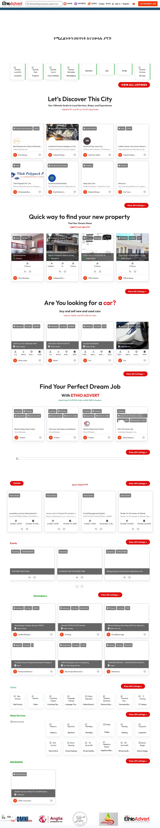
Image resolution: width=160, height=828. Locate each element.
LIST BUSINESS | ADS (148, 4)
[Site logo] (12, 3)
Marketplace (40, 595)
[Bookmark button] (40, 155)
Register (126, 4)
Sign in (117, 4)
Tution (13, 687)
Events (13, 543)
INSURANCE (16, 762)
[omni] (23, 819)
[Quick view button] (25, 272)
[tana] (80, 819)
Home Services (17, 715)
